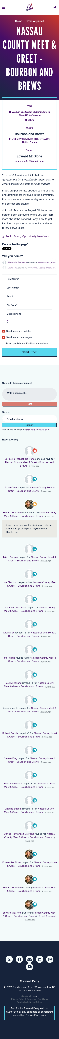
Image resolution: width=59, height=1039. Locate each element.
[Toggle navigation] (3, 7)
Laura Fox (8, 632)
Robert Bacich (10, 733)
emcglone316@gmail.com (29, 161)
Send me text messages (19, 337)
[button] (55, 7)
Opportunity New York (35, 236)
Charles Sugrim (13, 808)
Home (18, 21)
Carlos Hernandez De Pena (20, 458)
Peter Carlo (9, 657)
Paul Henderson (13, 783)
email (35, 996)
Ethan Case (10, 487)
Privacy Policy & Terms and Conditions (29, 999)
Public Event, (13, 236)
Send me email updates (18, 331)
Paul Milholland (13, 682)
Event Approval (35, 21)
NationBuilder (36, 1002)
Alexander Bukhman (17, 262)
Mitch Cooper (10, 557)
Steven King (10, 758)
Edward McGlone (12, 512)
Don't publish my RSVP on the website (27, 343)
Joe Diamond (10, 582)
